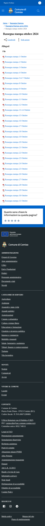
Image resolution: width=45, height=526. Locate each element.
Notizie (4, 369)
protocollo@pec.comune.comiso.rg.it (20, 423)
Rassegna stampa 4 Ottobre (15, 73)
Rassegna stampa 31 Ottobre (16, 201)
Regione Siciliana (9, 3)
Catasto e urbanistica (10, 319)
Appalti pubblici (8, 311)
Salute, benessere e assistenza (13, 343)
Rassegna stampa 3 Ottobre (15, 67)
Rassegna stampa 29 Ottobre (16, 190)
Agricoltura (6, 299)
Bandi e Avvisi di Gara (11, 472)
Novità (4, 285)
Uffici (4, 265)
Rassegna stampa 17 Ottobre (16, 126)
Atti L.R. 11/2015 (9, 468)
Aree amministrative (9, 261)
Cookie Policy (7, 492)
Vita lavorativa (7, 355)
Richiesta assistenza (9, 444)
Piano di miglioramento (21, 519)
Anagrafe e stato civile (10, 307)
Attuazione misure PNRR (12, 452)
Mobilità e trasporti (9, 339)
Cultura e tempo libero (10, 323)
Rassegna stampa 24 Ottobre (16, 163)
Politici (4, 273)
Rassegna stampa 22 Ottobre (16, 153)
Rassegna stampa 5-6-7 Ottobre (17, 78)
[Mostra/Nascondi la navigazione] (3, 10)
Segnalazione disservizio (11, 440)
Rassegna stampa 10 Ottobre (16, 94)
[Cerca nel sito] (38, 11)
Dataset (4, 464)
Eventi (4, 395)
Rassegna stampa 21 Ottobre (16, 147)
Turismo (5, 351)
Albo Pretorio (7, 456)
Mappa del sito (28, 516)
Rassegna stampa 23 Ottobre (16, 158)
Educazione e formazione (12, 327)
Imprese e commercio (10, 335)
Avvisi (4, 377)
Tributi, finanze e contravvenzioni (15, 347)
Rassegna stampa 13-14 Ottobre (17, 110)
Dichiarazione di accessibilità (13, 484)
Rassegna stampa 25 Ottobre (16, 169)
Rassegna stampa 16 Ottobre (16, 121)
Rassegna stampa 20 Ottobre (16, 142)
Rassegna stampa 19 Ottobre (16, 137)
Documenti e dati (8, 281)
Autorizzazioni (7, 315)
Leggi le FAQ (7, 432)
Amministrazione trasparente (13, 460)
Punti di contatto (8, 448)
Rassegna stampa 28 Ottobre (16, 185)
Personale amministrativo (11, 277)
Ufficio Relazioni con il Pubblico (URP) (17, 420)
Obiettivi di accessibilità (11, 488)
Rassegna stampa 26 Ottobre (16, 174)
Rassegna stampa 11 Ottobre (16, 99)
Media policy (7, 516)
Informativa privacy (9, 476)
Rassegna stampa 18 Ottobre (16, 131)
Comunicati (6, 373)
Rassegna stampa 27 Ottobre (16, 179)
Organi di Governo (9, 257)
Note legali (6, 480)
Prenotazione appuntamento (12, 436)
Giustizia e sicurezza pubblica (13, 331)
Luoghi (4, 391)
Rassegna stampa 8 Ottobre (15, 83)
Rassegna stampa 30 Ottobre (16, 195)
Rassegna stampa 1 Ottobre (15, 57)
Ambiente (5, 303)
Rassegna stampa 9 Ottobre (15, 89)
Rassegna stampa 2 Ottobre (15, 62)
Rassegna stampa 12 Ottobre (16, 105)
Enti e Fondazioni (9, 269)
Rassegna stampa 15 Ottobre (16, 115)
